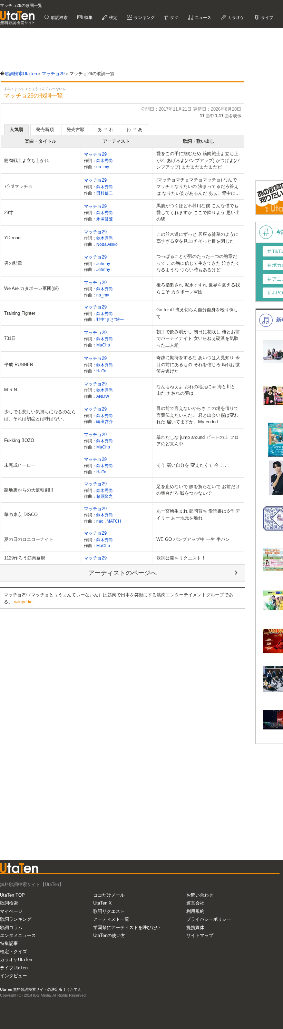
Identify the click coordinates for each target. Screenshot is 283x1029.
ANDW (102, 396)
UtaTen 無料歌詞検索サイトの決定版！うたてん (40, 989)
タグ (173, 17)
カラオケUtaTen (16, 959)
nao (100, 521)
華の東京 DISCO (21, 514)
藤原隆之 (104, 496)
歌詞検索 (59, 17)
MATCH (114, 521)
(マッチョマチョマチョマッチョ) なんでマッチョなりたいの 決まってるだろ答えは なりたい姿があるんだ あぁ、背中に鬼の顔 (198, 187)
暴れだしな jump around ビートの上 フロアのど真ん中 (197, 441)
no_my (102, 166)
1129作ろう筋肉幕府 (24, 558)
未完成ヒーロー (20, 465)
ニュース (202, 17)
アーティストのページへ (122, 572)
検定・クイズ (13, 951)
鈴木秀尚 (104, 160)
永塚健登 (104, 218)
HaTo (101, 371)
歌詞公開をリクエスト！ (181, 558)
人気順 (16, 129)
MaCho (103, 345)
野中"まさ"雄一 (110, 319)
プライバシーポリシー (208, 919)
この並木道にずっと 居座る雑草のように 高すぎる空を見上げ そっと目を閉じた (197, 238)
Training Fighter (19, 313)
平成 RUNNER (18, 364)
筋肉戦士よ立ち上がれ (26, 160)
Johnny (103, 263)
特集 (87, 17)
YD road (12, 237)
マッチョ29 (95, 154)
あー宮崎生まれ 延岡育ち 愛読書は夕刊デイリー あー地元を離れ (198, 514)
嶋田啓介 (104, 421)
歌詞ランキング (15, 919)
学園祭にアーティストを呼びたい (126, 927)
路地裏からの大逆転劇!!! (28, 490)
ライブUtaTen (14, 967)
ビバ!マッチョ (18, 186)
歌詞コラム (11, 927)
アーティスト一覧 (111, 919)
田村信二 (104, 193)
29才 (8, 212)
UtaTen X (102, 903)
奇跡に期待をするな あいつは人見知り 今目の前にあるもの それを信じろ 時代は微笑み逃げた (198, 364)
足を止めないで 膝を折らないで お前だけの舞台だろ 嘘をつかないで (198, 490)
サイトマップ (199, 935)
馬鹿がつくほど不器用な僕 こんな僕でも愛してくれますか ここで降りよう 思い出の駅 (198, 212)
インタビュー (13, 975)
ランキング (144, 17)
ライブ (266, 17)
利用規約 (195, 911)
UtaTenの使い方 (109, 935)
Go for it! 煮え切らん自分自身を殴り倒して (197, 313)
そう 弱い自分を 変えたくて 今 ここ (192, 465)
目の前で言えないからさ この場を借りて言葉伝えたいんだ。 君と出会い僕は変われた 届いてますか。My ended (197, 415)
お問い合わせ (199, 895)
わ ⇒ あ (134, 129)
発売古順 (76, 129)
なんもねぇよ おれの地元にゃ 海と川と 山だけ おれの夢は (195, 390)
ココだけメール (109, 895)
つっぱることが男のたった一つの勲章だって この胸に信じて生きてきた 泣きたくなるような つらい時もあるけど (198, 263)
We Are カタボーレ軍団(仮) (31, 288)
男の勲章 (13, 263)
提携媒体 (195, 927)
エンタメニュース (18, 935)
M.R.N (10, 389)
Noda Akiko (107, 244)
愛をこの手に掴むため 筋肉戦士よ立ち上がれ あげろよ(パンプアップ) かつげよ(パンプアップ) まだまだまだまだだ (198, 160)
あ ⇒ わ (105, 129)
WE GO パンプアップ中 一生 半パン (193, 539)
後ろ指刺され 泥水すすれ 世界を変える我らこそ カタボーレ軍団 (198, 288)
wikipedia (23, 601)
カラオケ (235, 17)
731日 (10, 338)
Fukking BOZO (19, 440)
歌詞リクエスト (109, 911)
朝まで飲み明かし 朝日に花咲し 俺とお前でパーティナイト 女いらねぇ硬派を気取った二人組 (198, 338)
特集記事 (9, 943)
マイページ (11, 911)
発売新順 (45, 129)
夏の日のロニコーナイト (28, 539)
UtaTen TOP (12, 895)
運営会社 (195, 903)
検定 (112, 17)
